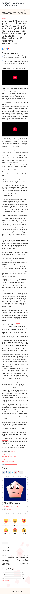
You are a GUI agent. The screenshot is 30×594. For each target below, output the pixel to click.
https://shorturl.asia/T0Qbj (8, 459)
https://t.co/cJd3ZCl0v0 (11, 464)
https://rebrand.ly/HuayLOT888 (9, 454)
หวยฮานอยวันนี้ (5, 440)
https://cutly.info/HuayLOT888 (9, 456)
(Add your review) (6, 580)
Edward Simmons (11, 506)
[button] (6, 550)
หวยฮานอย (4, 18)
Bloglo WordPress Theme (18, 591)
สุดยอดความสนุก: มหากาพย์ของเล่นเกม (13, 4)
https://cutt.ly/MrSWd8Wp (8, 461)
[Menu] (3, 8)
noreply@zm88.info (11, 509)
